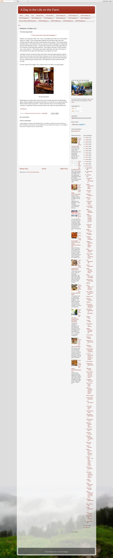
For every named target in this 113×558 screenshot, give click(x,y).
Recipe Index (39, 15)
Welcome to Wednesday (89, 342)
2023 (86, 144)
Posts (75, 108)
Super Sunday (89, 446)
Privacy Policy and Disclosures (27, 20)
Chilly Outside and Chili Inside (89, 270)
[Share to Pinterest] (58, 113)
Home (21, 15)
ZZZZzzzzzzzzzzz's (89, 420)
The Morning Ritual (89, 411)
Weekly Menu (88, 317)
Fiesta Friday (89, 395)
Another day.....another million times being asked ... (89, 461)
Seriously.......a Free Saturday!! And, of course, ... (89, 474)
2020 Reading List (61, 18)
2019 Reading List (48, 18)
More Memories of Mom (89, 250)
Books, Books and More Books (89, 186)
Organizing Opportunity (89, 365)
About (27, 15)
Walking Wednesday (89, 500)
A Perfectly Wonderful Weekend (89, 306)
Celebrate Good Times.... (89, 226)
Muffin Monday (89, 230)
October (89, 175)
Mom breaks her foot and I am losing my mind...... (89, 374)
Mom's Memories (89, 265)
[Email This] (51, 113)
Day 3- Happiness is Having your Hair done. (89, 494)
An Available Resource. (89, 398)
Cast (32, 15)
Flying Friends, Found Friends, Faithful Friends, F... (89, 218)
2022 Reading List (85, 18)
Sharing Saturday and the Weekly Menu (89, 390)
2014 (86, 163)
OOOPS (88, 302)
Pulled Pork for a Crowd (79, 214)
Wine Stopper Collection (89, 211)
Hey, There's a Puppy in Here (89, 293)
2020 (86, 150)
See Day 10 (23, 109)
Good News (89, 361)
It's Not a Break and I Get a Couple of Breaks (89, 356)
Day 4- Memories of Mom (89, 484)
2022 (86, 146)
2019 (86, 153)
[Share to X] (55, 113)
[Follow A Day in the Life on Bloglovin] (78, 125)
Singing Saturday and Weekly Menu (89, 244)
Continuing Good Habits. (89, 203)
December (89, 168)
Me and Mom (88, 198)
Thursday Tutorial (88, 488)
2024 (86, 142)
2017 (86, 157)
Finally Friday (88, 480)
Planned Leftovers (89, 195)
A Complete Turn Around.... (89, 325)
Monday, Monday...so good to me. (89, 438)
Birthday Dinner (88, 337)
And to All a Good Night (89, 384)
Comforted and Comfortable (89, 180)
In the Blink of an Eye (89, 206)
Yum (19, 25)
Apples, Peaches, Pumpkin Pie (89, 330)
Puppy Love (89, 296)
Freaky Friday (88, 321)
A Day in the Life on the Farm (40, 9)
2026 (86, 137)
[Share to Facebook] (56, 113)
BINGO (88, 283)
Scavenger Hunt (89, 429)
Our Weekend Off (89, 261)
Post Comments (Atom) (33, 172)
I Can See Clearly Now (89, 407)
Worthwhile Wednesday (89, 416)
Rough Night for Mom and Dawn (89, 350)
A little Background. (89, 509)
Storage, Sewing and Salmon (89, 425)
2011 (86, 527)
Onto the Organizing (89, 468)
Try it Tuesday (89, 513)
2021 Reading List (73, 18)
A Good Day (89, 335)
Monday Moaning (89, 299)
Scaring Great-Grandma (89, 238)
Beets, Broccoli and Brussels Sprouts (89, 452)
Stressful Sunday (89, 369)
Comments (76, 111)
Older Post (64, 169)
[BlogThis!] (53, 113)
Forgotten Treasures (89, 380)
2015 (86, 161)
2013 (86, 166)
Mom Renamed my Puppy (89, 276)
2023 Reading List (43, 20)
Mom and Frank (88, 443)
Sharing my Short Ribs (89, 280)
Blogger (66, 551)
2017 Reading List (24, 18)
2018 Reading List (36, 18)
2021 (86, 148)
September (90, 521)
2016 (86, 159)
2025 (86, 139)
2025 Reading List (68, 20)
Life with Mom (50, 15)
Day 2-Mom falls (89, 504)
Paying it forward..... (89, 346)
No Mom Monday (89, 433)
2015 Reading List (73, 15)
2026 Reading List (80, 20)
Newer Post (24, 169)
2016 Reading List (85, 15)
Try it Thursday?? (89, 402)
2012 (86, 525)
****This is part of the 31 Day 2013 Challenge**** (44, 35)
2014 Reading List (61, 15)
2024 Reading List (56, 20)
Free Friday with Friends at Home (89, 256)
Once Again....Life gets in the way (89, 287)
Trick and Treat (88, 191)
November (89, 171)
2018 (86, 155)
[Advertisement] (82, 52)
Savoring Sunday (89, 233)
